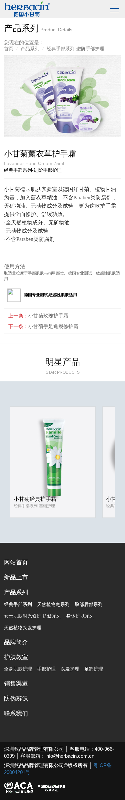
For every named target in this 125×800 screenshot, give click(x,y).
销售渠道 (16, 683)
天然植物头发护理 (22, 627)
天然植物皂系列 (53, 604)
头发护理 (70, 669)
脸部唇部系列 (89, 604)
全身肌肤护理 (18, 669)
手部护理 (46, 669)
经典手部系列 (18, 604)
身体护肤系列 (80, 616)
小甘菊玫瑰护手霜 (48, 315)
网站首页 (16, 562)
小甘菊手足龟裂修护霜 (53, 326)
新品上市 (16, 577)
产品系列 (30, 48)
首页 (8, 48)
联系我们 (16, 713)
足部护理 (93, 669)
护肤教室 (16, 657)
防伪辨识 (16, 698)
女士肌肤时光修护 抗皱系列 (32, 616)
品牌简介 (16, 642)
